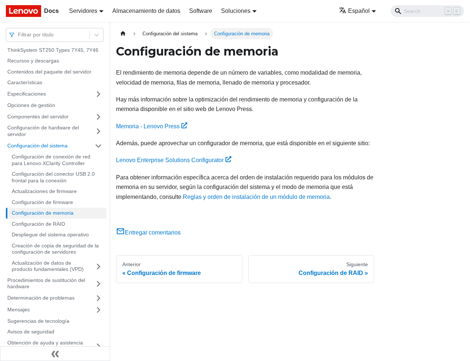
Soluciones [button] (235, 11)
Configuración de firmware (42, 202)
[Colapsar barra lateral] (55, 353)
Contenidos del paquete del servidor (49, 72)
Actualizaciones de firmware (44, 191)
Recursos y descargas (33, 61)
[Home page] (123, 33)
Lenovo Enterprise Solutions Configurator (170, 160)
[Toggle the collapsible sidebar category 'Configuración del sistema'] (98, 146)
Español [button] (359, 11)
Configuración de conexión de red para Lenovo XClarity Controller (51, 160)
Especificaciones (26, 94)
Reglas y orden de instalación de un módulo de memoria (256, 197)
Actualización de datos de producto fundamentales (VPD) (48, 266)
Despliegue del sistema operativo (50, 235)
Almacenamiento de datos (146, 11)
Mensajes (18, 309)
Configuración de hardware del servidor (43, 131)
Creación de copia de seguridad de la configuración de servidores (55, 249)
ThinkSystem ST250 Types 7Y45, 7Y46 (52, 50)
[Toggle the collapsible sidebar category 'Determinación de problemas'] (98, 298)
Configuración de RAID (38, 224)
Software (200, 11)
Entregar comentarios (153, 232)
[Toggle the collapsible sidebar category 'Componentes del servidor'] (98, 117)
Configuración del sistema (37, 146)
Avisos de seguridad (30, 332)
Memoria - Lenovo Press (148, 126)
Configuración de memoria (42, 213)
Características (24, 83)
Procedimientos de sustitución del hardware (46, 283)
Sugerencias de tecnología (38, 321)
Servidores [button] (83, 11)
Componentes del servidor (38, 116)
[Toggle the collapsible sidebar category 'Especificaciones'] (98, 94)
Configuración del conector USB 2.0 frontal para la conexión (53, 177)
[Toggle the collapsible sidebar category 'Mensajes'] (98, 310)
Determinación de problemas (41, 298)
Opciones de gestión (31, 105)
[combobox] (18, 35)
